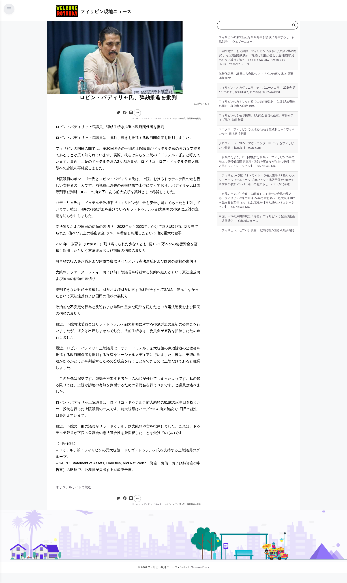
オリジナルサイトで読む (73, 487)
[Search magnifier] (293, 25)
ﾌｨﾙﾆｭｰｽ (157, 118)
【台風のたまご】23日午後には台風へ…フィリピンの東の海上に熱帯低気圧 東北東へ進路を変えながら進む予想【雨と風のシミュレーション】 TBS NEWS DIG (257, 161)
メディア (146, 118)
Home (135, 118)
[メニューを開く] (9, 9)
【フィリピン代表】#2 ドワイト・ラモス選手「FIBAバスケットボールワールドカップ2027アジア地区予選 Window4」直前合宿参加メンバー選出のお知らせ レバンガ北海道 (257, 180)
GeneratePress (200, 567)
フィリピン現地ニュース (106, 11)
